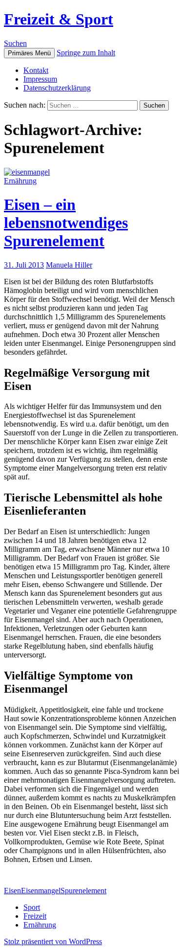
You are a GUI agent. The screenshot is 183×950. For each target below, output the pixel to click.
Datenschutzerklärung (57, 88)
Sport (31, 907)
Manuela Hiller (69, 265)
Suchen (15, 43)
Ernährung (20, 181)
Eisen (12, 890)
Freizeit (34, 916)
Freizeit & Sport (58, 19)
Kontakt (35, 70)
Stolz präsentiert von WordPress (53, 941)
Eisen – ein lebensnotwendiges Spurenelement (66, 222)
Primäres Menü (29, 53)
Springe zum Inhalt (86, 52)
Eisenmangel (41, 890)
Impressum (40, 79)
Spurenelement (83, 890)
